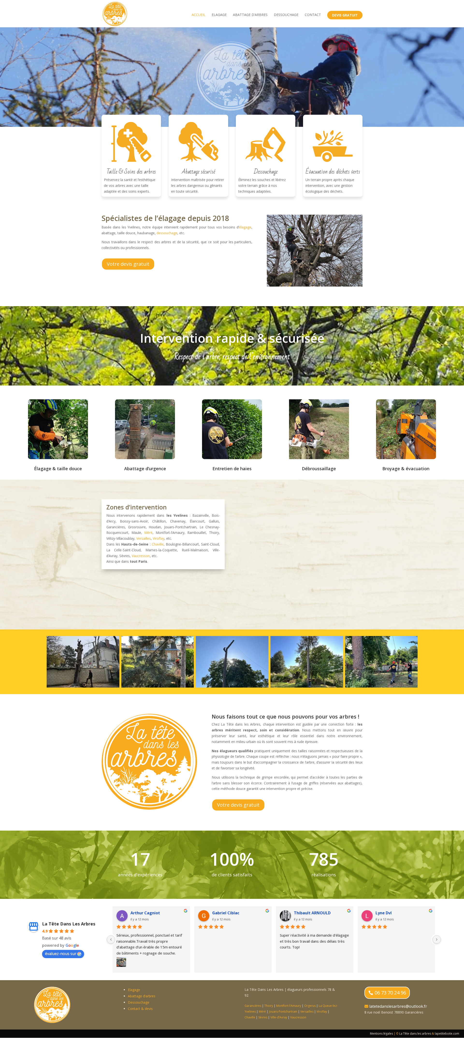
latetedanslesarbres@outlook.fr (398, 1006)
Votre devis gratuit (128, 264)
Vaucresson (141, 555)
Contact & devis (140, 1008)
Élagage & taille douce (58, 468)
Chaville (158, 544)
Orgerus (310, 1006)
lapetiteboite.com (447, 1033)
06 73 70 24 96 (390, 992)
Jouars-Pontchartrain (283, 1011)
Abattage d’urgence (145, 468)
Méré (148, 532)
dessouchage (167, 233)
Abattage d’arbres (250, 15)
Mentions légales (381, 1033)
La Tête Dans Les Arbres (68, 924)
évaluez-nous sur (60, 953)
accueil (198, 15)
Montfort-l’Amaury (288, 1006)
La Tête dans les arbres (415, 1033)
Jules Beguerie (389, 913)
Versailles (143, 538)
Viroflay (158, 538)
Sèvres (262, 1017)
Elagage (219, 15)
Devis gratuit (345, 15)
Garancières (253, 1006)
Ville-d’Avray (278, 1017)
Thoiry (268, 1006)
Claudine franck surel (314, 913)
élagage (245, 227)
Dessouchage (286, 15)
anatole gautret (228, 913)
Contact (313, 15)
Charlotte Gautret (148, 913)
